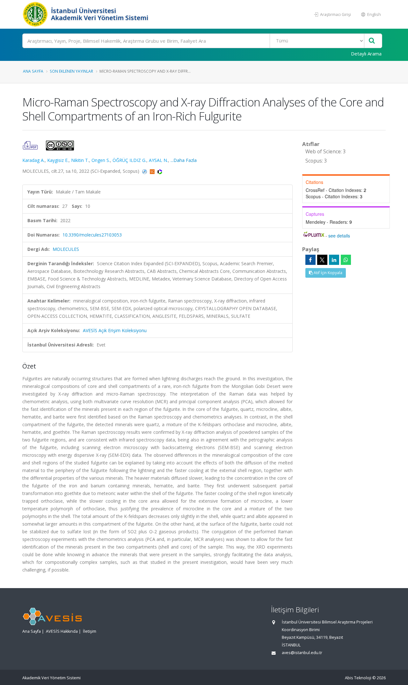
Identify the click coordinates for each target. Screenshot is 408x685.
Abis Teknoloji (358, 678)
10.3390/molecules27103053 (92, 235)
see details (339, 235)
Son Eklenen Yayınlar (71, 71)
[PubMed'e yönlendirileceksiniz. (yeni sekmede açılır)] (145, 171)
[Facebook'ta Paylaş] (310, 260)
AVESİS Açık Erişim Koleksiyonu (115, 330)
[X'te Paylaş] (322, 260)
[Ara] (372, 41)
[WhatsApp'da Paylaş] (346, 260)
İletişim (89, 631)
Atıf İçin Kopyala (327, 272)
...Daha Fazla (184, 160)
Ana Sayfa (33, 71)
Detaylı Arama (366, 53)
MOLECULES (66, 249)
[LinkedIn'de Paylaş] (334, 260)
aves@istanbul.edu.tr (302, 652)
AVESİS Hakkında (62, 631)
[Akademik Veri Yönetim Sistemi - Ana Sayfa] (35, 14)
